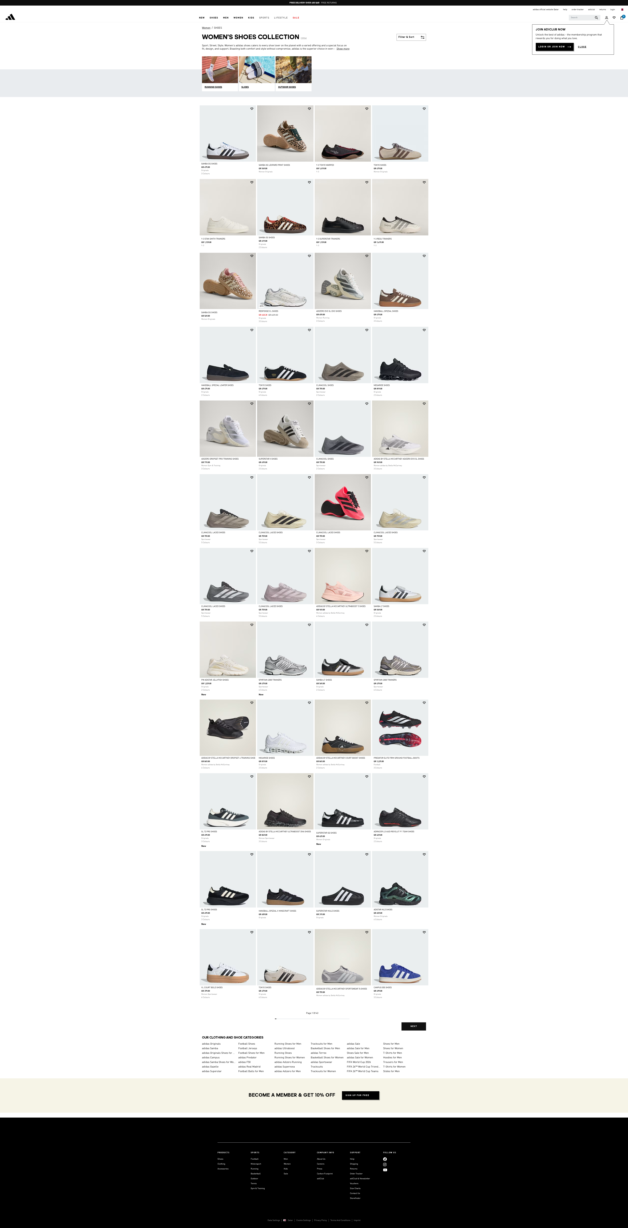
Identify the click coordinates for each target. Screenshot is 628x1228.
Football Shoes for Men (251, 1053)
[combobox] (584, 17)
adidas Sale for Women (360, 1057)
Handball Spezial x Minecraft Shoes (277, 911)
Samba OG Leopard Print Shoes (274, 165)
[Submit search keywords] (596, 17)
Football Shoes (246, 1044)
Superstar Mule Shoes (327, 911)
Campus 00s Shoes (383, 988)
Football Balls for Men (251, 1071)
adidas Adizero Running (288, 1062)
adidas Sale (353, 1044)
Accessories (223, 1169)
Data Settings (274, 1220)
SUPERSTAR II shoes (268, 459)
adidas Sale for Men (358, 1048)
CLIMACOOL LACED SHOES (213, 533)
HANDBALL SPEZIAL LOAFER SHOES (217, 385)
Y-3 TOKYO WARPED (325, 165)
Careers (320, 1164)
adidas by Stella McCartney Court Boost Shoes (340, 758)
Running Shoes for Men (287, 1044)
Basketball (256, 1174)
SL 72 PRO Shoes (209, 832)
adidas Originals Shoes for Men (219, 1053)
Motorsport (256, 1164)
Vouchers (354, 1184)
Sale (286, 1174)
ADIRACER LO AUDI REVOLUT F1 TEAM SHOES (394, 832)
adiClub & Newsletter (360, 1179)
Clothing (221, 1164)
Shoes (220, 1159)
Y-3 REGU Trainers (383, 239)
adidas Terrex (318, 1053)
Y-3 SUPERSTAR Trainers (328, 239)
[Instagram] (384, 1164)
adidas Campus (211, 1057)
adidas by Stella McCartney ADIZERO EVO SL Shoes (399, 459)
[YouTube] (385, 1170)
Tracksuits (317, 1067)
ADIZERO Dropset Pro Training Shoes (220, 459)
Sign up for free (357, 1095)
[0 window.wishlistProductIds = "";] (614, 18)
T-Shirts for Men (392, 1053)
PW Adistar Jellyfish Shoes (215, 680)
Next (413, 1026)
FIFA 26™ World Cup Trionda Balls (364, 1067)
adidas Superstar (212, 1071)
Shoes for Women (393, 1048)
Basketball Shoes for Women (327, 1057)
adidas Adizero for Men (287, 1071)
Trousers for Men (393, 1062)
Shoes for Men (391, 1044)
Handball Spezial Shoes (386, 311)
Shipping (354, 1164)
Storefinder (355, 1198)
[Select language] (622, 10)
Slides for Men (391, 1071)
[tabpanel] (314, 570)
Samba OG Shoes (209, 164)
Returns (353, 1169)
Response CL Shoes (268, 311)
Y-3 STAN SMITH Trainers (213, 239)
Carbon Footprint (325, 1174)
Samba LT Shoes (381, 606)
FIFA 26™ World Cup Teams (362, 1071)
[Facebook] (385, 1159)
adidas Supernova (284, 1067)
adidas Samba (210, 1048)
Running (254, 1169)
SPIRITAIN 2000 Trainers (270, 680)
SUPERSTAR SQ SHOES (326, 833)
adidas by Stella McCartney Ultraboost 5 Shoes (341, 606)
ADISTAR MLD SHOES (383, 910)
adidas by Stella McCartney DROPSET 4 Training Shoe (228, 758)
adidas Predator (247, 1057)
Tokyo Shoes (265, 385)
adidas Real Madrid (249, 1067)
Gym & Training (258, 1188)
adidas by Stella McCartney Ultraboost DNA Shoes (285, 832)
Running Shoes (283, 1053)
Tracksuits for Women (323, 1071)
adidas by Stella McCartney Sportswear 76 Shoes (341, 989)
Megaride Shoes (382, 385)
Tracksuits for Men (321, 1044)
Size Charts (355, 1188)
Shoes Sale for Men (358, 1053)
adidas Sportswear (321, 1062)
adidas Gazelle (210, 1067)
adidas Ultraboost (284, 1048)
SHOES (218, 28)
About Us (321, 1159)
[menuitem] (202, 18)
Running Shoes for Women (289, 1057)
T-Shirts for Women (394, 1067)
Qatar (290, 1220)
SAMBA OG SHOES (209, 313)
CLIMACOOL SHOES (325, 385)
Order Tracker (356, 1174)
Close (582, 47)
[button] (202, 18)
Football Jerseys (247, 1048)
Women (206, 28)
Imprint (357, 1220)
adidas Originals (211, 1044)
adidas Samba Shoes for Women (219, 1062)
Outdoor (254, 1179)
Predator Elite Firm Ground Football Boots (396, 758)
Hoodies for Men (392, 1057)
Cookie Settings (303, 1220)
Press (319, 1169)
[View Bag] (621, 18)
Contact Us (355, 1193)
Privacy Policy (320, 1220)
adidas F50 (244, 1062)
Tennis (254, 1184)
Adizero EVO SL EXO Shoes (329, 311)
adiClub (320, 1179)
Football (255, 1159)
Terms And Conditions (340, 1220)
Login (612, 10)
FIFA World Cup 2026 (359, 1062)
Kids (286, 1169)
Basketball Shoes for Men (325, 1048)
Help (352, 1159)
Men (286, 1159)
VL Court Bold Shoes (212, 988)
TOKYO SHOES (380, 165)
